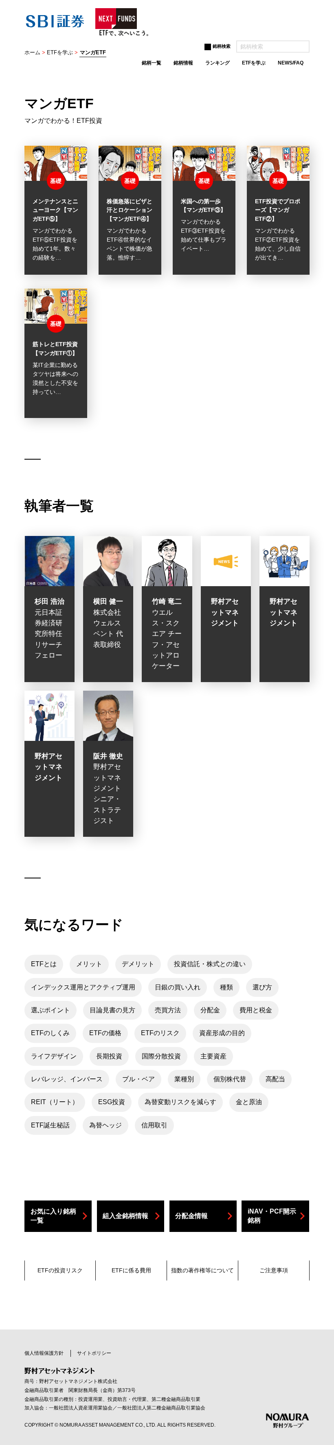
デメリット (138, 963)
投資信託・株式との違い (210, 963)
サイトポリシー (94, 1353)
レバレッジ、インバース (67, 1079)
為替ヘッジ (105, 1125)
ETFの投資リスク (60, 1270)
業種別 (184, 1079)
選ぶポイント (50, 1010)
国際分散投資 (161, 1056)
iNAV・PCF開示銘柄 (272, 1216)
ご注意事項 (273, 1270)
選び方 (262, 987)
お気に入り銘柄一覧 (53, 1216)
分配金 (210, 1010)
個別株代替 (229, 1079)
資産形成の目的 (222, 1032)
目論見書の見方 (112, 1010)
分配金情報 (191, 1215)
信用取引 (154, 1125)
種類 (226, 987)
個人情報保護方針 (44, 1353)
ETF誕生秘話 (50, 1125)
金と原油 (249, 1101)
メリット (89, 963)
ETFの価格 (105, 1032)
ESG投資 (111, 1101)
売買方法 (168, 1010)
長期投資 (109, 1056)
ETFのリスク (160, 1032)
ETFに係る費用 (131, 1270)
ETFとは (44, 963)
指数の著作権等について (202, 1270)
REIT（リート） (55, 1101)
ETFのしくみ (50, 1032)
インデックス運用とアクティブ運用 (83, 987)
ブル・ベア (138, 1079)
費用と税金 (256, 1010)
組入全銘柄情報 (125, 1215)
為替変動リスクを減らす (180, 1101)
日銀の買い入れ (177, 987)
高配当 (275, 1079)
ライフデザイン (54, 1056)
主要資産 (213, 1056)
